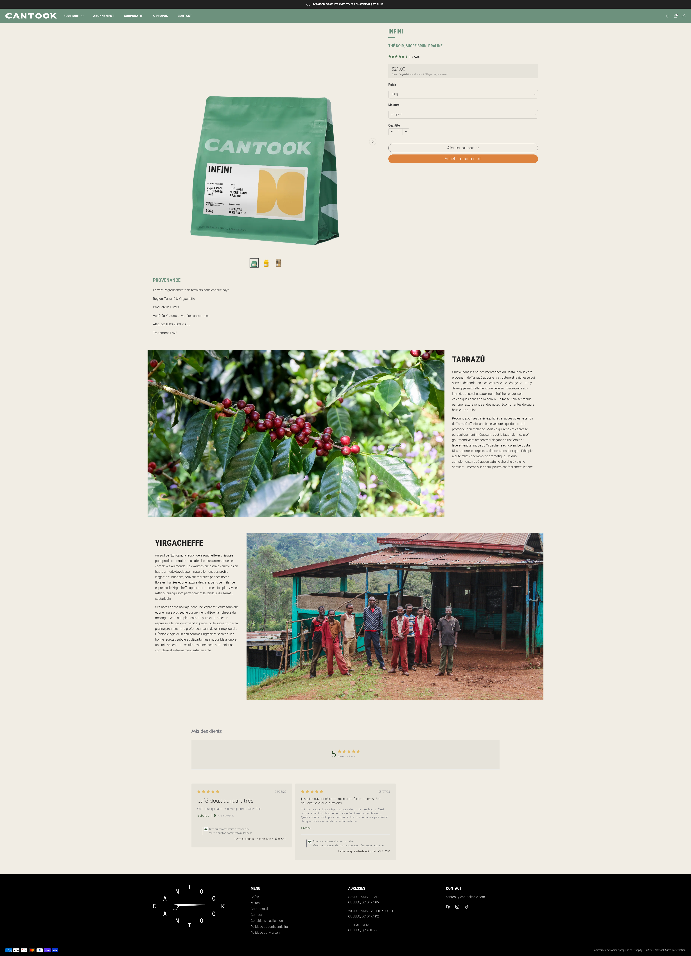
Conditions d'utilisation (267, 921)
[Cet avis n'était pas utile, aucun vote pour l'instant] (282, 839)
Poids (392, 85)
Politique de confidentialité (269, 926)
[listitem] (345, 4)
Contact (185, 16)
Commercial (259, 909)
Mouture (393, 105)
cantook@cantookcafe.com (465, 897)
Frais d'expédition (402, 74)
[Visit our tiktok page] (466, 907)
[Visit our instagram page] (457, 907)
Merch (255, 903)
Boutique (71, 16)
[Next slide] (372, 141)
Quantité (394, 125)
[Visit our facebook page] (448, 907)
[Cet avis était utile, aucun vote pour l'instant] (276, 839)
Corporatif (133, 16)
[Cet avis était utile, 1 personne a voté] (379, 851)
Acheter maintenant (463, 158)
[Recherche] (667, 16)
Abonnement (103, 16)
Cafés (255, 897)
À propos (160, 16)
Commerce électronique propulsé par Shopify (617, 950)
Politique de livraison (265, 932)
